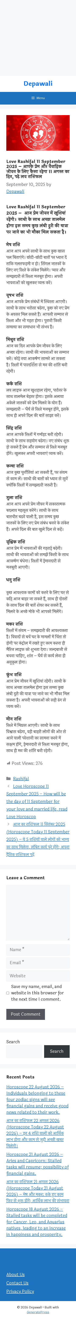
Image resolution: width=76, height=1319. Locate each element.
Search (13, 1042)
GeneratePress (38, 1312)
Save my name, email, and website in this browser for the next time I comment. (37, 993)
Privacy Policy (20, 1291)
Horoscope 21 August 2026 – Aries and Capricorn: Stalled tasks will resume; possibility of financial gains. (37, 1164)
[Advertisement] (38, 38)
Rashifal (21, 779)
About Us (15, 1274)
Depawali (38, 84)
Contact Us (17, 1283)
